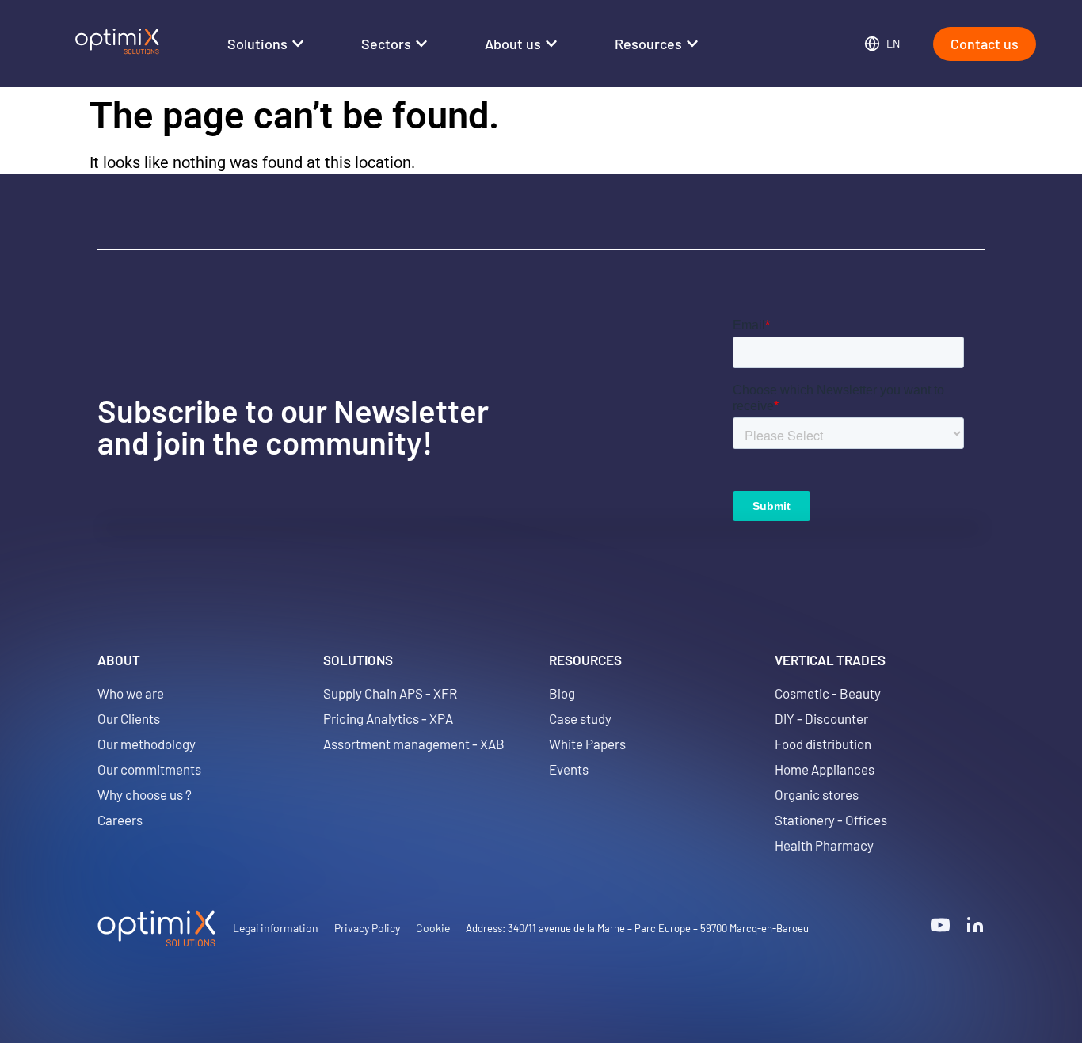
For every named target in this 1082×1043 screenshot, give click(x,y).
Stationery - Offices (831, 820)
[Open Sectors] (421, 44)
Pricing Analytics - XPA (388, 718)
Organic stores (817, 794)
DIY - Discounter (821, 718)
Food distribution (823, 744)
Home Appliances (824, 769)
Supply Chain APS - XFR (390, 693)
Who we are (130, 693)
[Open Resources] (692, 44)
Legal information (275, 928)
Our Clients (128, 718)
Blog (562, 693)
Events (569, 769)
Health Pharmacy (824, 845)
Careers (120, 820)
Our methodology (146, 744)
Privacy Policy (367, 928)
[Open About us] (551, 44)
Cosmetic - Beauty (828, 693)
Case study (580, 718)
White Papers (587, 744)
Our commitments (149, 769)
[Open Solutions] (297, 44)
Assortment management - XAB (414, 744)
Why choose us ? (144, 794)
